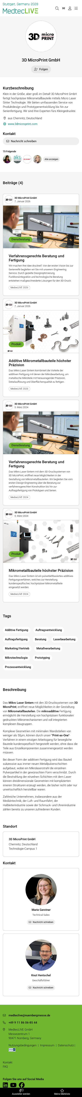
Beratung (40, 639)
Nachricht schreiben (23, 141)
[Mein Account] (70, 8)
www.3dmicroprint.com (22, 124)
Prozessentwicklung (18, 667)
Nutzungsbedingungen (22, 1045)
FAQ (5, 1066)
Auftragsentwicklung (48, 630)
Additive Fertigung (16, 630)
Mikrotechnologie (16, 657)
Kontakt (7, 1062)
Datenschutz (66, 1045)
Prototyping (42, 657)
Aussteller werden (21, 1094)
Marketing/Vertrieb (17, 648)
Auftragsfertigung (16, 639)
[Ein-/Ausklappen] (76, 8)
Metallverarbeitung (48, 648)
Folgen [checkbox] (43, 69)
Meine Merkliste (62, 1094)
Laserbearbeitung (64, 639)
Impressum (47, 1045)
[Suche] (57, 8)
